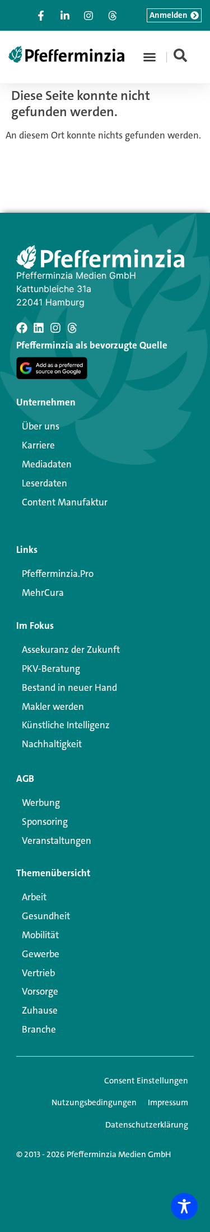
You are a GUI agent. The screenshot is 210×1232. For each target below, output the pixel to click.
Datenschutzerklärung (146, 1124)
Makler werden (53, 706)
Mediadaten (47, 464)
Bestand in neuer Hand (69, 687)
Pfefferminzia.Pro (58, 573)
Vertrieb (38, 973)
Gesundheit (46, 916)
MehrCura (43, 592)
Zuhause (40, 1010)
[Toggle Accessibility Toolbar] (184, 1206)
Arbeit (34, 897)
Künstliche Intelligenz (66, 725)
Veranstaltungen (56, 840)
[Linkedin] (38, 327)
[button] (149, 57)
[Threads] (72, 327)
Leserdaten (44, 483)
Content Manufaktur (65, 502)
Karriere (38, 445)
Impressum (168, 1102)
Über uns (40, 426)
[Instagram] (55, 327)
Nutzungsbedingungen (94, 1102)
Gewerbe (40, 954)
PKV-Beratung (51, 668)
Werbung (41, 802)
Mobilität (40, 935)
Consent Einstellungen (146, 1080)
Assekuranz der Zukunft (71, 649)
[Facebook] (21, 327)
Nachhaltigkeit (52, 744)
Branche (39, 1029)
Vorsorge (40, 991)
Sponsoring (45, 821)
